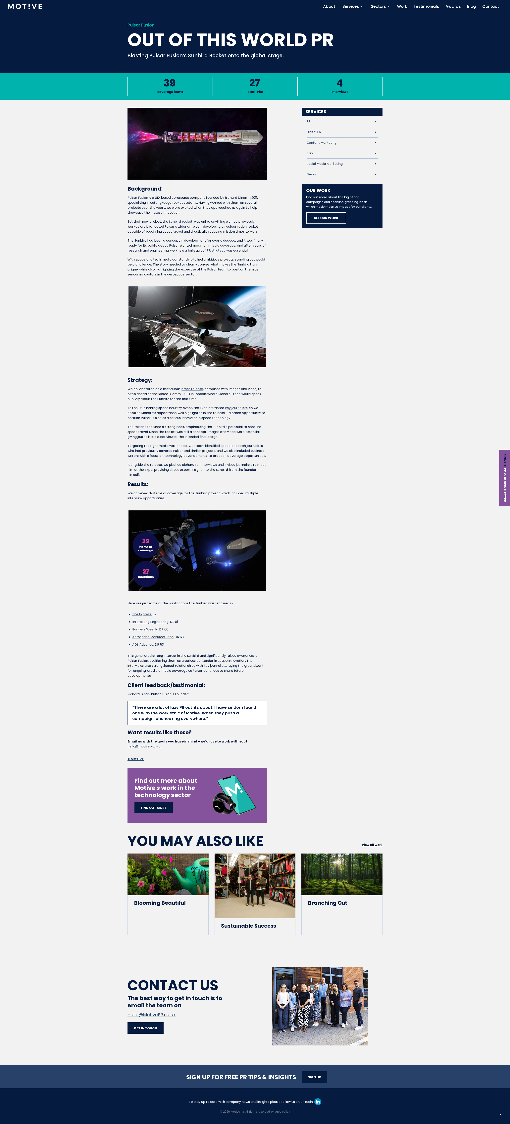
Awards (453, 6)
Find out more (153, 807)
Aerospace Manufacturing (152, 637)
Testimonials (426, 6)
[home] (25, 6)
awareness (245, 655)
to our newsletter (504, 485)
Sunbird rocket (180, 221)
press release (192, 389)
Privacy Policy (280, 1112)
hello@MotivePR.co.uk (152, 1015)
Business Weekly (145, 629)
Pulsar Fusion (138, 197)
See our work (326, 218)
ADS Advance (142, 644)
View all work (372, 845)
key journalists (236, 408)
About (329, 6)
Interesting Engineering (150, 622)
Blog (471, 6)
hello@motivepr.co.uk (145, 746)
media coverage (222, 245)
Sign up (504, 460)
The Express (141, 614)
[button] (352, 6)
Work (402, 6)
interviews (209, 464)
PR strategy (216, 250)
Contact (490, 6)
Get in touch (145, 1028)
